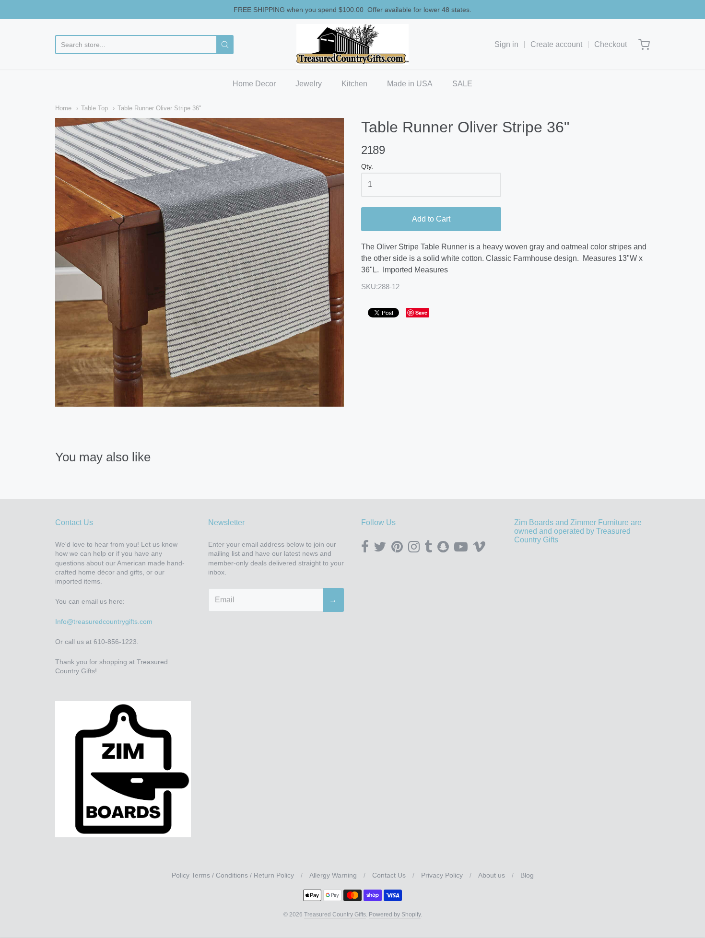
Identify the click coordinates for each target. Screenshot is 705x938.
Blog (527, 875)
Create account (556, 44)
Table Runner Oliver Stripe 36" (159, 108)
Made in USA (410, 84)
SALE (462, 84)
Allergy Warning (333, 875)
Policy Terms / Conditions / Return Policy (233, 875)
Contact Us (389, 875)
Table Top (94, 108)
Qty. (367, 166)
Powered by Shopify (395, 914)
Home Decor (254, 84)
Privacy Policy (442, 875)
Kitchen (354, 84)
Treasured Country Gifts (335, 914)
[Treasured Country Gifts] (352, 44)
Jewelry (308, 84)
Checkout (610, 44)
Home (63, 108)
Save (421, 312)
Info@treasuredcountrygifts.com (104, 621)
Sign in (506, 44)
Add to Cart (431, 219)
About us (491, 875)
